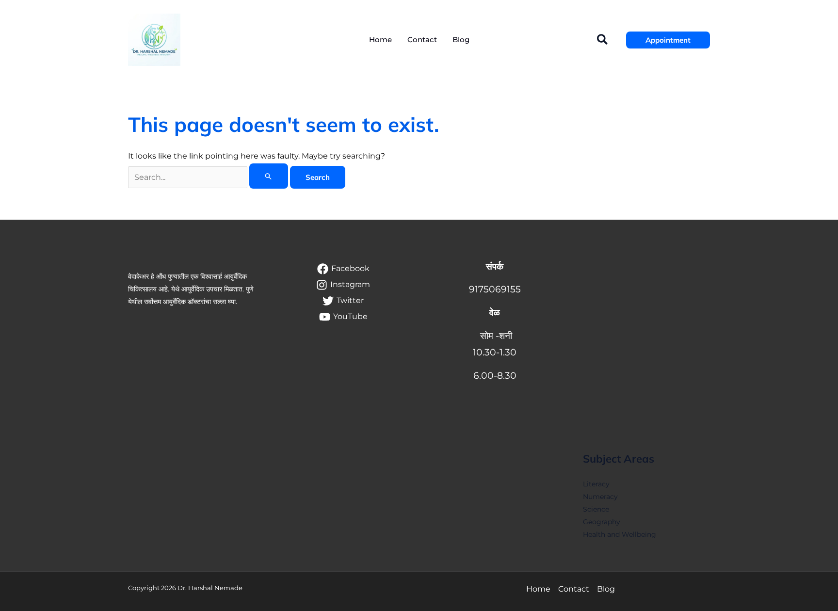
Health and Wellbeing (619, 534)
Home (538, 589)
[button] (603, 40)
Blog (606, 589)
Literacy (596, 484)
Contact (573, 589)
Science (596, 509)
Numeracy (600, 496)
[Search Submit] (268, 176)
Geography (601, 521)
